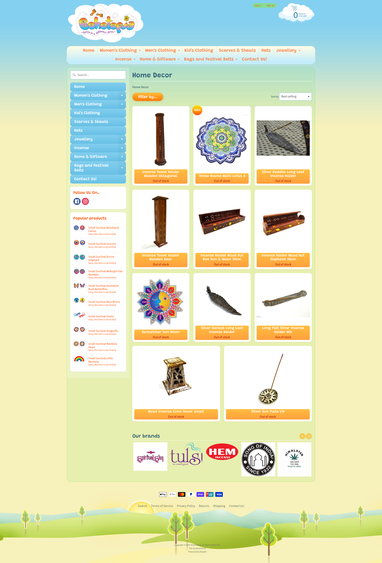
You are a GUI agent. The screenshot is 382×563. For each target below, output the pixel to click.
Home (88, 51)
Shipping (219, 506)
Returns (204, 506)
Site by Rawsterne (197, 548)
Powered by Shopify (197, 551)
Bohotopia (196, 545)
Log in (257, 5)
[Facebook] (77, 201)
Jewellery (288, 52)
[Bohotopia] (106, 23)
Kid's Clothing (198, 51)
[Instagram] (85, 201)
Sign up (270, 5)
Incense (125, 60)
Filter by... (147, 97)
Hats (266, 51)
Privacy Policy (186, 506)
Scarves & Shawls (237, 51)
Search (142, 506)
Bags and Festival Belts (211, 60)
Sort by (275, 96)
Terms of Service (162, 506)
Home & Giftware (160, 60)
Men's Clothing (163, 52)
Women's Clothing (121, 52)
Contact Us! (254, 59)
